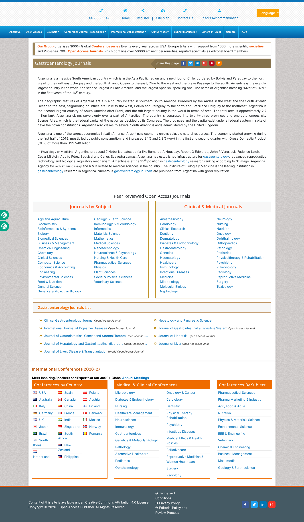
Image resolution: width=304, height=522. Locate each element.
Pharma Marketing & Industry (239, 399)
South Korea (40, 442)
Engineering (46, 272)
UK (41, 420)
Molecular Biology (173, 286)
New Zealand (64, 447)
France (68, 413)
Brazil (42, 433)
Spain (68, 392)
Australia (45, 399)
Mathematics (104, 238)
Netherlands (42, 457)
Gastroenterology (173, 248)
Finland (94, 406)
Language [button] (268, 13)
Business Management (235, 454)
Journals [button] (52, 31)
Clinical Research (172, 228)
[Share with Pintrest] (212, 63)
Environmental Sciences (55, 277)
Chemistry (45, 253)
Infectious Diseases (174, 272)
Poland (93, 392)
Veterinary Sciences (108, 281)
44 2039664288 (101, 18)
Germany (45, 413)
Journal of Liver (183, 343)
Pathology (224, 248)
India (67, 420)
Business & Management (56, 243)
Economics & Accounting (56, 267)
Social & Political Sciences (113, 277)
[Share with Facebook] (183, 63)
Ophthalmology (228, 238)
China (68, 406)
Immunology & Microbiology (115, 224)
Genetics (166, 253)
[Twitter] (254, 504)
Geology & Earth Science (112, 219)
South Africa (65, 436)
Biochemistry (47, 224)
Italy (41, 406)
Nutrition (223, 228)
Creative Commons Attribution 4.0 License (116, 502)
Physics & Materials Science (239, 420)
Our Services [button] (159, 31)
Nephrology (169, 291)
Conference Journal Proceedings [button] (84, 31)
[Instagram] (272, 504)
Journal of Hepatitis (186, 336)
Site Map (162, 18)
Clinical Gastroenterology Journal (82, 320)
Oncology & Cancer (180, 392)
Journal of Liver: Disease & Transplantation (94, 351)
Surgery (222, 281)
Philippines (71, 457)
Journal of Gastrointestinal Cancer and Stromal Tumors (98, 336)
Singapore (71, 426)
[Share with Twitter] (190, 63)
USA (42, 392)
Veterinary (225, 440)
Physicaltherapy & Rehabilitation (240, 257)
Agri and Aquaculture (53, 219)
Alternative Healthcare (131, 454)
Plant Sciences (105, 272)
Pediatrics (224, 253)
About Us (14, 31)
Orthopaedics (227, 243)
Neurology (224, 219)
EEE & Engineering (231, 433)
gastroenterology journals (133, 171)
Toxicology (225, 286)
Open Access (34, 31)
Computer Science (51, 262)
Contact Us (184, 18)
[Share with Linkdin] (197, 63)
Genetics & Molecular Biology (59, 291)
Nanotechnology (106, 248)
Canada (69, 399)
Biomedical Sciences (53, 238)
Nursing (222, 224)
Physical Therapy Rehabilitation (179, 415)
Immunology (169, 267)
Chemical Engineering (54, 248)
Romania (95, 433)
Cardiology (168, 224)
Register (143, 18)
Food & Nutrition (50, 281)
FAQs (244, 31)
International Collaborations (127, 31)
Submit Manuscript (185, 31)
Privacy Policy (169, 503)
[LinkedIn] (263, 504)
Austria (94, 399)
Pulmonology (226, 267)
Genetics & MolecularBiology (136, 440)
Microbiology (170, 281)
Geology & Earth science (236, 467)
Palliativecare (176, 450)
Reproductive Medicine (234, 277)
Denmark (95, 413)
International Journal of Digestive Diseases (89, 328)
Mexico (94, 420)
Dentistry (166, 233)
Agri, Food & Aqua (231, 406)
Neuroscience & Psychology (115, 253)
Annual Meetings (135, 378)
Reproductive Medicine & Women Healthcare (184, 459)
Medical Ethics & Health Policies (184, 440)
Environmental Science (235, 426)
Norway (94, 426)
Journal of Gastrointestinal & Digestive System (206, 328)
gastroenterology (216, 156)
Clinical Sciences (50, 257)
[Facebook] (245, 504)
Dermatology (169, 238)
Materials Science (107, 233)
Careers (230, 31)
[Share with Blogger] (219, 63)
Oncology (224, 233)
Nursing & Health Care (110, 257)
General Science (49, 286)
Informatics (102, 228)
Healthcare (168, 262)
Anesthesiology (171, 219)
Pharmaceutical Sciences (112, 262)
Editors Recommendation (219, 18)
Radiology (224, 272)
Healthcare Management (133, 413)
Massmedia (226, 461)
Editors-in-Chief (211, 31)
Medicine (166, 277)
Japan (43, 426)
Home (125, 18)
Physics (100, 267)
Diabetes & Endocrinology (179, 243)
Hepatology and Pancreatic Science (184, 320)
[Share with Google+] (204, 63)
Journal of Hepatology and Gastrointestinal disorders (97, 343)
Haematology (170, 257)
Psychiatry (224, 262)
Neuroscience (125, 420)
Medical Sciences (107, 243)
